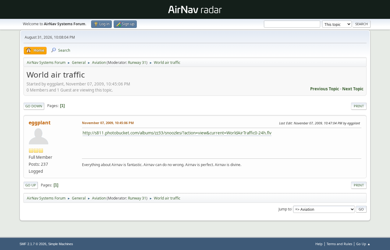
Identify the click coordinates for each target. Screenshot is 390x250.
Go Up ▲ (363, 243)
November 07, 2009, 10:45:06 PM (108, 122)
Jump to (284, 208)
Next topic (352, 89)
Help (319, 243)
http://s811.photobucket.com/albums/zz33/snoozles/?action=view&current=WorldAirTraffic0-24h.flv (177, 133)
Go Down (33, 106)
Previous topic (324, 89)
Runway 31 (137, 62)
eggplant (40, 122)
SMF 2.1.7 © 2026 (33, 244)
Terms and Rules (339, 243)
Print (359, 106)
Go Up (30, 185)
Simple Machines (60, 244)
